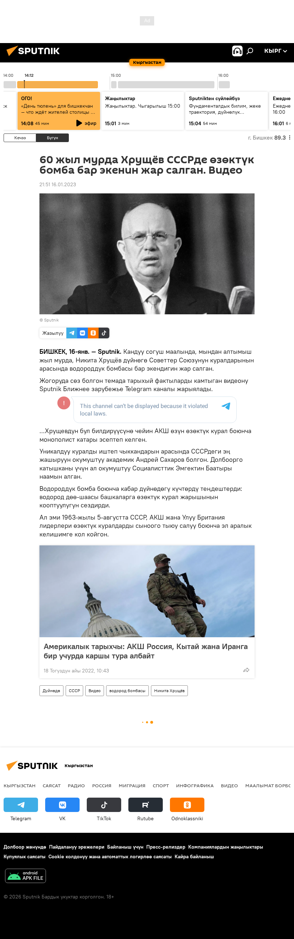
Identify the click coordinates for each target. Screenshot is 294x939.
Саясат (52, 785)
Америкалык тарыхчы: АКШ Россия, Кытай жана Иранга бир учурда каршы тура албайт (146, 651)
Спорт (161, 785)
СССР (74, 690)
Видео (95, 690)
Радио (76, 785)
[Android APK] (25, 877)
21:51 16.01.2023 (57, 184)
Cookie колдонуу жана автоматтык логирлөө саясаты (110, 856)
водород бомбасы (127, 690)
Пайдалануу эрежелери (76, 847)
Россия (102, 785)
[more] (246, 670)
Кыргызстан (19, 785)
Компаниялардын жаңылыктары (225, 847)
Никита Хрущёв (169, 690)
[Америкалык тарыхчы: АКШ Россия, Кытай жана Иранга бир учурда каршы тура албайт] (147, 591)
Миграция (132, 785)
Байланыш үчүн (125, 847)
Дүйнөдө (51, 690)
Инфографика (195, 785)
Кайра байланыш (194, 856)
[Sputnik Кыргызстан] (35, 57)
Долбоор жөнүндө (25, 847)
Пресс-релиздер (165, 847)
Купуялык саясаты (25, 856)
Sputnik (51, 320)
